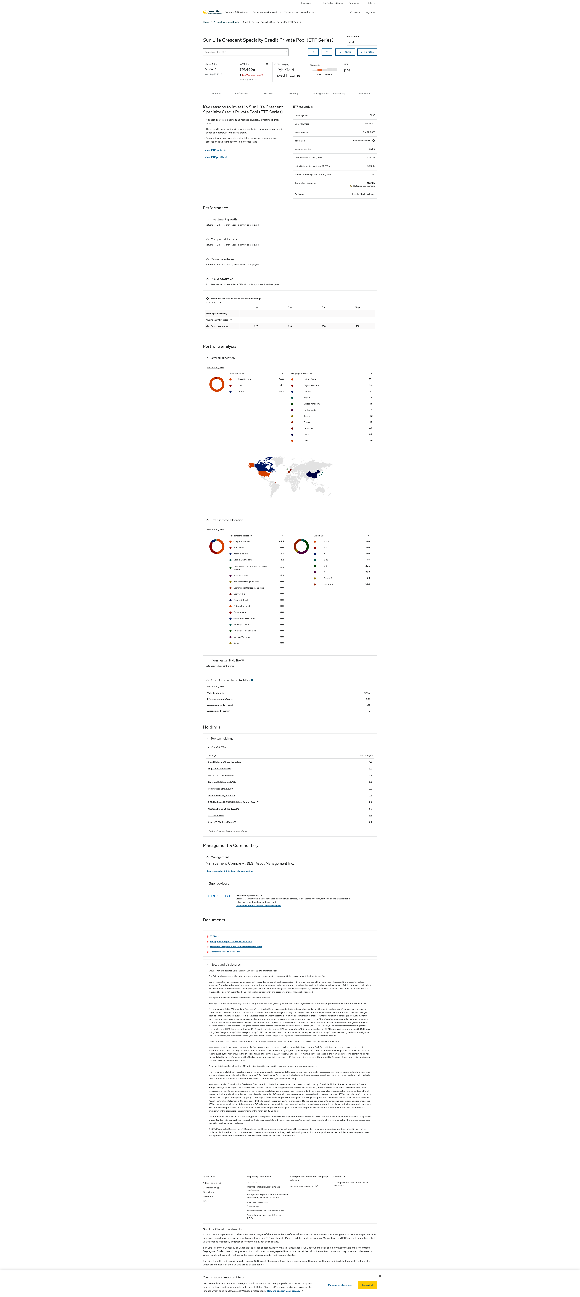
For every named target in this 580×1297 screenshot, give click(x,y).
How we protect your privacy (283, 1291)
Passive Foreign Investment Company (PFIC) (264, 1216)
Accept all (367, 1285)
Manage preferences (340, 1285)
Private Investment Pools (226, 22)
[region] (290, 1283)
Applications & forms (333, 3)
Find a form (208, 1192)
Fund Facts (251, 1182)
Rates (205, 1201)
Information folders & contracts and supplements (263, 1188)
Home (206, 22)
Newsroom (208, 1196)
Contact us (354, 3)
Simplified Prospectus (256, 1202)
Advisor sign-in (210, 1183)
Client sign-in (209, 1187)
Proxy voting (252, 1206)
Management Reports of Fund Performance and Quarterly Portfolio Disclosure (267, 1196)
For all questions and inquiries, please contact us (351, 1184)
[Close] (380, 1276)
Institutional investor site (302, 1186)
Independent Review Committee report (265, 1210)
